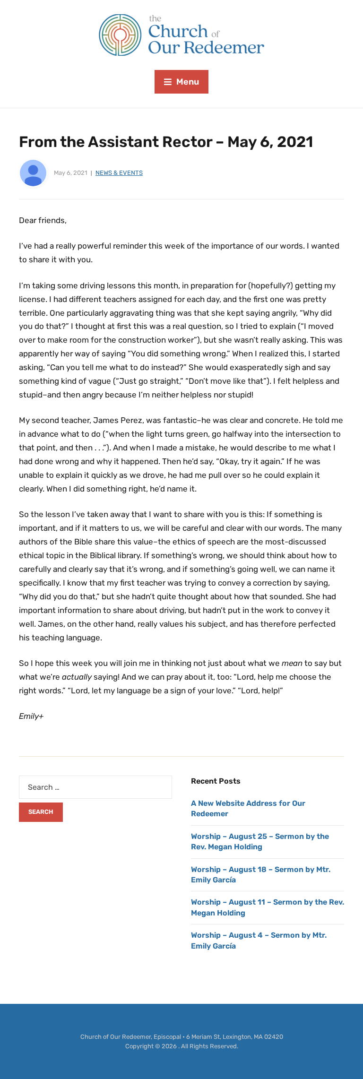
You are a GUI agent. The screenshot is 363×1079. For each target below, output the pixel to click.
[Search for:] (95, 787)
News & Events (119, 172)
